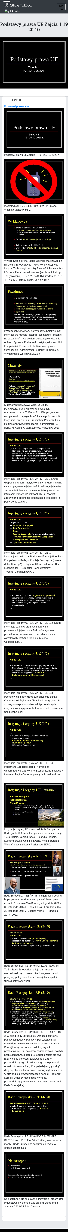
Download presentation (17, 106)
